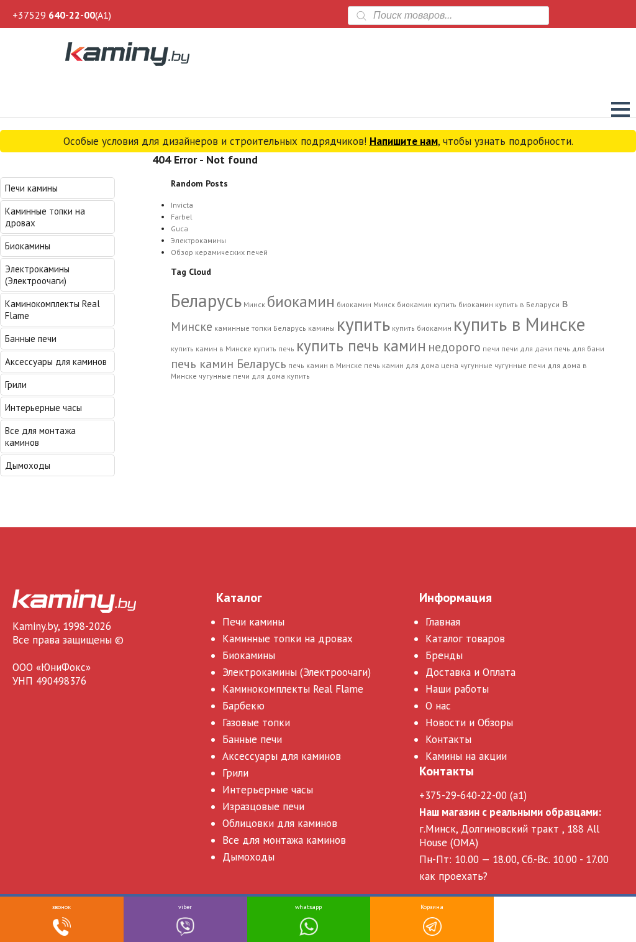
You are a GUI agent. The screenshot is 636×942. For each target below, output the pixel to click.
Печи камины (31, 188)
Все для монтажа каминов (40, 436)
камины (321, 328)
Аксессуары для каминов (56, 361)
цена (449, 365)
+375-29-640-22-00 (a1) (473, 795)
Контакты (448, 739)
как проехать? (453, 876)
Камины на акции (466, 756)
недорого (454, 346)
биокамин (301, 302)
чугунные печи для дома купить (254, 376)
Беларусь (206, 300)
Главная (442, 622)
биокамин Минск (366, 304)
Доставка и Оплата (470, 672)
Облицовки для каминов (279, 823)
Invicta (182, 205)
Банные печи (31, 338)
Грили (16, 384)
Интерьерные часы (43, 407)
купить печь (273, 348)
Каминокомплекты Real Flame (52, 309)
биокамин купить (427, 304)
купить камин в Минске (211, 348)
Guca (179, 228)
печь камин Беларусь (228, 363)
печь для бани (579, 348)
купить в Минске (519, 324)
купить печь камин (361, 346)
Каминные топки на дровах (45, 217)
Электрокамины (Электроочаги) (37, 275)
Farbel (182, 216)
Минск (254, 304)
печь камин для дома (401, 365)
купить (363, 324)
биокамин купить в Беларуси (509, 304)
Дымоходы (27, 465)
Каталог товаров (465, 638)
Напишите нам (404, 141)
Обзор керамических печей (219, 252)
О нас (438, 706)
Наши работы (457, 689)
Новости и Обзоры (469, 722)
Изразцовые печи (263, 806)
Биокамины (27, 246)
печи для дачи (526, 348)
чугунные (476, 365)
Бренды (444, 655)
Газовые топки (256, 722)
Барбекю (243, 706)
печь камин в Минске (325, 365)
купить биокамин (422, 328)
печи (491, 348)
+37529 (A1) (61, 15)
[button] (620, 109)
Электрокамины (198, 240)
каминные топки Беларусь (260, 328)
